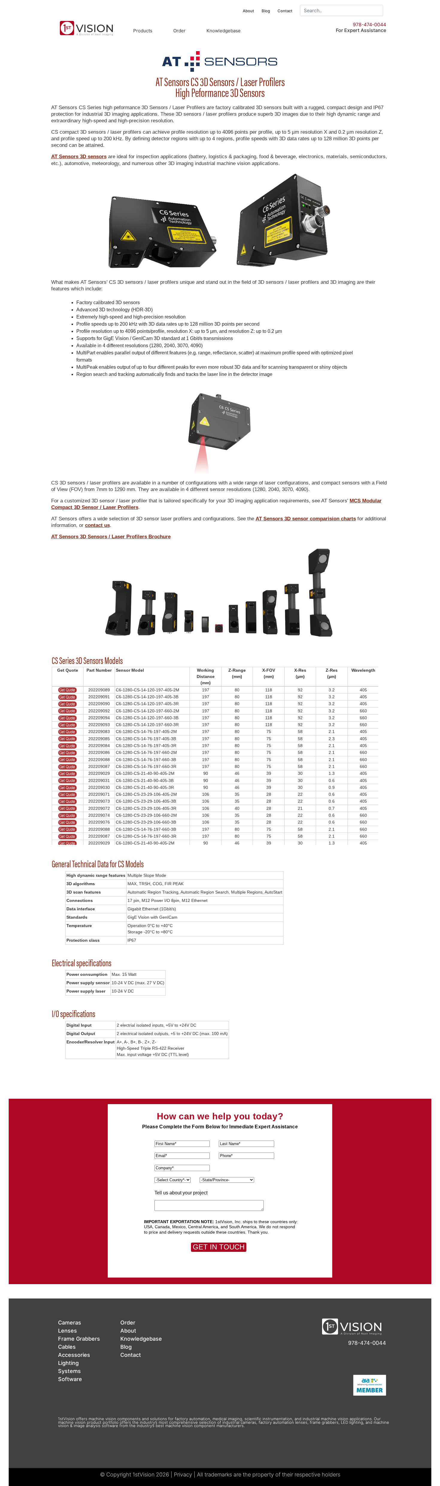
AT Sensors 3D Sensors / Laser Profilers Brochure (111, 536)
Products (142, 30)
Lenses (67, 1331)
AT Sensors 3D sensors (79, 156)
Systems (69, 1371)
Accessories (74, 1355)
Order (179, 30)
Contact (284, 10)
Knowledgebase (224, 30)
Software (70, 1379)
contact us (97, 525)
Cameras (69, 1322)
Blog (266, 10)
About (248, 10)
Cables (67, 1347)
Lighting (68, 1363)
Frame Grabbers (79, 1339)
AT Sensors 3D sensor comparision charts (306, 519)
